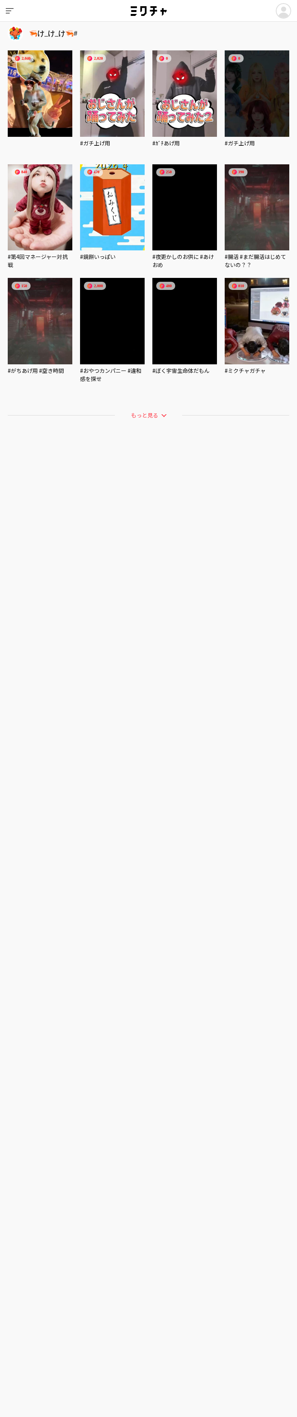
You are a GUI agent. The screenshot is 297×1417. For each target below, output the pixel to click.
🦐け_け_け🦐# (53, 33)
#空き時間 (51, 370)
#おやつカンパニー (103, 370)
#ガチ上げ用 (95, 143)
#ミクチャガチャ (245, 370)
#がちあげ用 (23, 370)
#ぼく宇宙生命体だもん (181, 370)
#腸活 (232, 256)
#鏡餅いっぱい (98, 256)
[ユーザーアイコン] (283, 11)
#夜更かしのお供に (175, 256)
